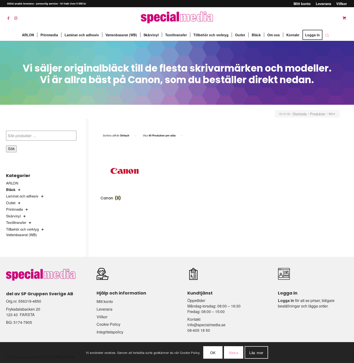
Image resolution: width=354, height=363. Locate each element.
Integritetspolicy (110, 332)
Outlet (10, 202)
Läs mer (256, 352)
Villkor (102, 317)
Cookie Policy (108, 324)
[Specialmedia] (177, 18)
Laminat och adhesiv (22, 195)
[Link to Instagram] (15, 18)
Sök (11, 148)
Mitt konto (105, 301)
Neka (233, 352)
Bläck (10, 189)
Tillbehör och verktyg (22, 229)
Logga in (286, 300)
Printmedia (14, 209)
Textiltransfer (16, 222)
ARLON (12, 182)
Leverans (104, 309)
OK (213, 352)
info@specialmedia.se (206, 324)
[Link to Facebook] (8, 18)
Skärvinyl (13, 215)
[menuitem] (302, 3)
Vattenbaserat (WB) (21, 234)
